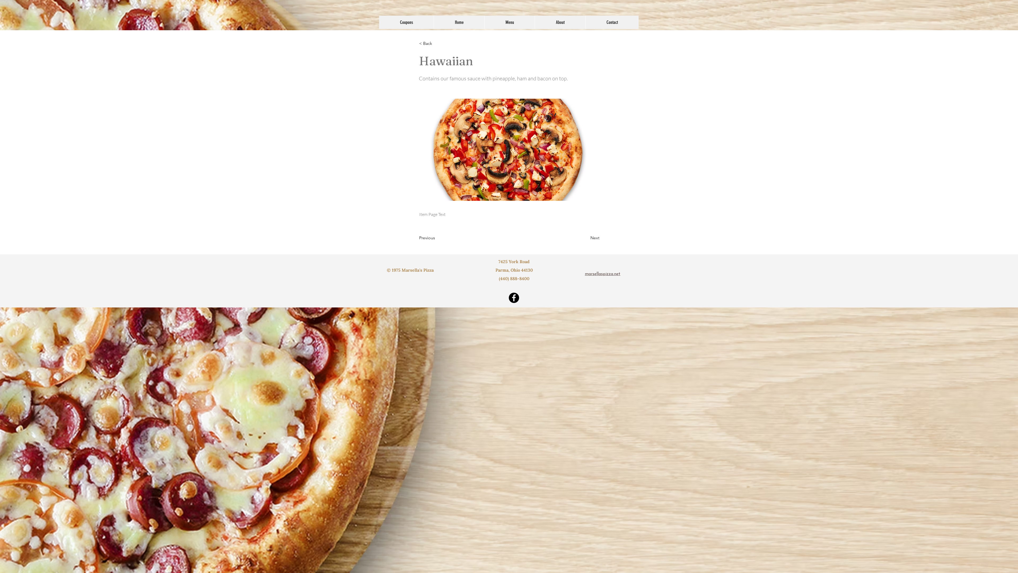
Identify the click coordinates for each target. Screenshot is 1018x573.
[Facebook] (514, 298)
